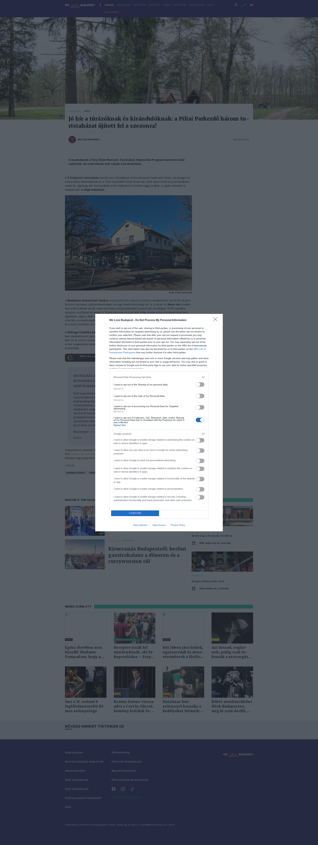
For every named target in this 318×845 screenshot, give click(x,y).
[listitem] (159, 377)
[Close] (216, 320)
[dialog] (159, 422)
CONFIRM (135, 513)
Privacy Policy (178, 525)
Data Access (159, 525)
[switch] (200, 384)
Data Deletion (140, 525)
